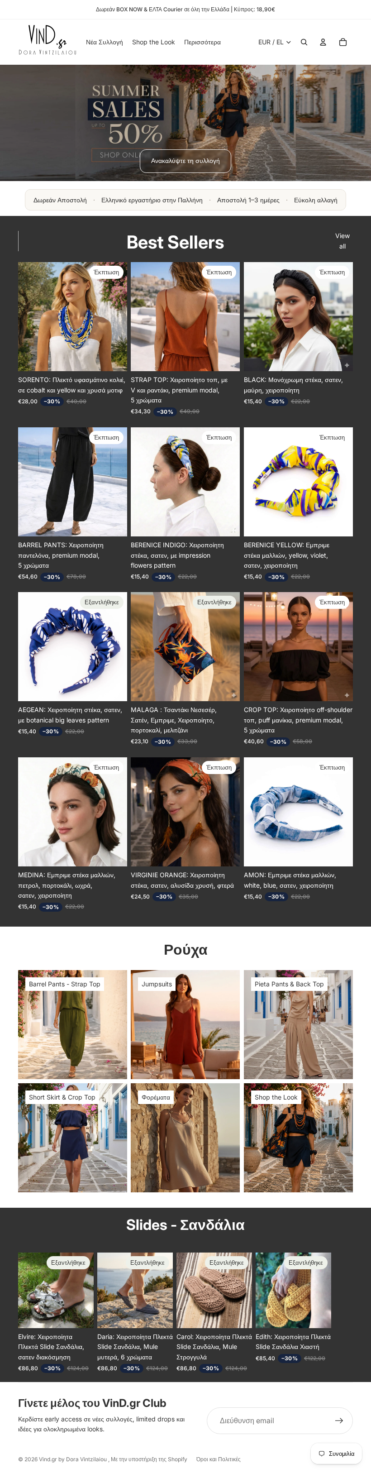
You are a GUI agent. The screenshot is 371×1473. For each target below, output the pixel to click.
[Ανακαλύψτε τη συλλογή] (185, 123)
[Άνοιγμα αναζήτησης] (304, 42)
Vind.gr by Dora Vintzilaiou (73, 1459)
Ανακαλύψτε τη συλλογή (185, 160)
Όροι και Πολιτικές (218, 1459)
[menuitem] (202, 42)
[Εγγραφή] (339, 1420)
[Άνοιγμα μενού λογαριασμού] (323, 42)
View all (342, 240)
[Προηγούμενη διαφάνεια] (138, 317)
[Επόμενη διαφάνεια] (233, 317)
